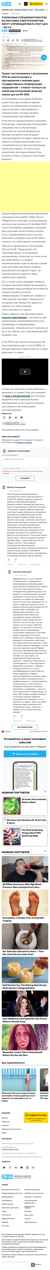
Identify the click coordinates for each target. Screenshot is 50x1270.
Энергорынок (7, 1200)
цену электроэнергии (17, 395)
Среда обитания (8, 1219)
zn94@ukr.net (31, 1153)
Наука (4, 1211)
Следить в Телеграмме (27, 754)
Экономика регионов (10, 1208)
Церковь (5, 1222)
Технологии (6, 1215)
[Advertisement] (25, 187)
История (28, 1211)
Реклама (5, 1125)
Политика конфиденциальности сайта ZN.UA (16, 1262)
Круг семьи (29, 1215)
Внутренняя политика (10, 1190)
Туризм (27, 1219)
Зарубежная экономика (34, 1193)
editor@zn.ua (37, 1157)
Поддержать (37, 4)
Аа (26, 4)
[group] (25, 56)
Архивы (5, 1118)
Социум (28, 1208)
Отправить (25, 478)
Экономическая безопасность (31, 1201)
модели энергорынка (14, 317)
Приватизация (7, 1204)
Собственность (31, 1222)
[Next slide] (46, 9)
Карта (4, 1133)
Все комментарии (25, 727)
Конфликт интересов (33, 1197)
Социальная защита (32, 1190)
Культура (5, 1226)
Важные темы (7, 10)
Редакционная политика (11, 1129)
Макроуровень (7, 1197)
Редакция (6, 1122)
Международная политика (12, 1193)
